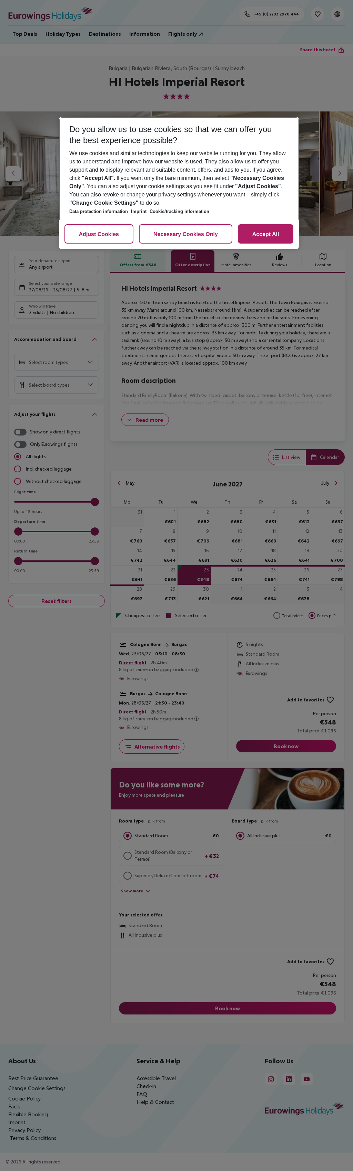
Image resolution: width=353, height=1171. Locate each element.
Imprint (139, 211)
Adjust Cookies (99, 234)
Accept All (265, 234)
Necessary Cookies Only (185, 234)
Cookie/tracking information (179, 211)
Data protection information (98, 211)
